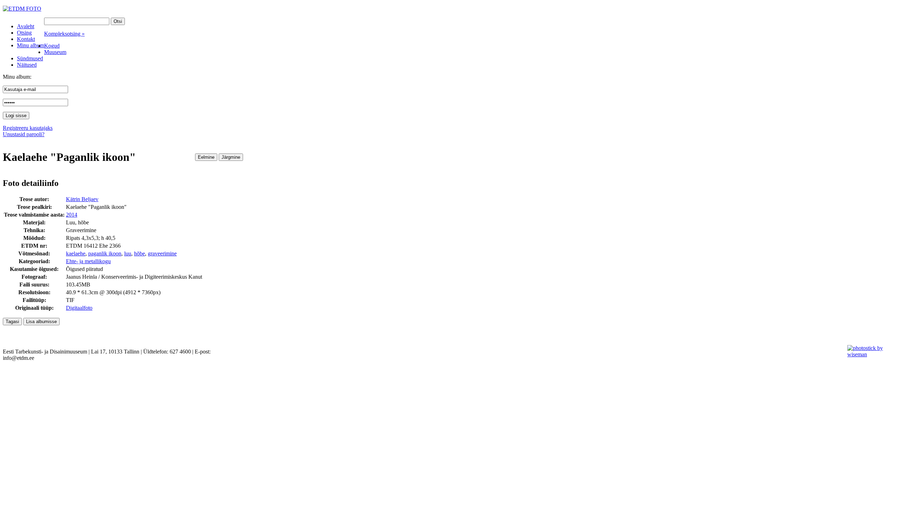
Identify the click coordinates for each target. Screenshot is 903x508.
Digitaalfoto (79, 308)
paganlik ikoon (104, 253)
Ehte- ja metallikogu (88, 261)
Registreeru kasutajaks (28, 128)
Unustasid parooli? (23, 134)
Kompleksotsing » (64, 34)
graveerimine (162, 253)
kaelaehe (75, 253)
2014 (71, 215)
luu (127, 253)
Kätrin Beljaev (82, 199)
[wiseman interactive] (871, 354)
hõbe (139, 253)
